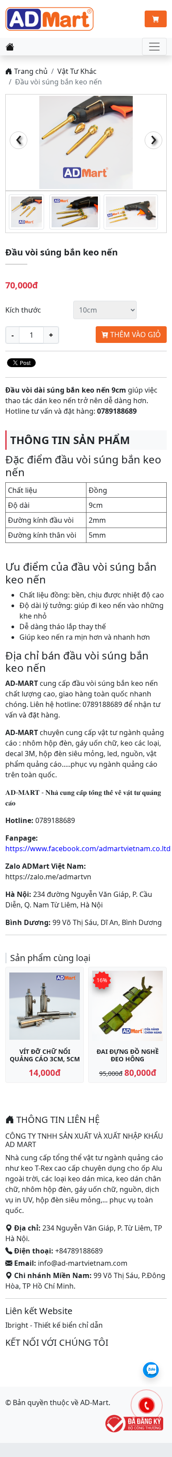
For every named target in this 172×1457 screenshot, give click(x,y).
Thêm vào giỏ (134, 334)
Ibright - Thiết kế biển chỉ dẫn (54, 1325)
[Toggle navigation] (154, 46)
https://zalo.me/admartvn (48, 876)
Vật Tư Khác (77, 71)
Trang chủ (30, 71)
